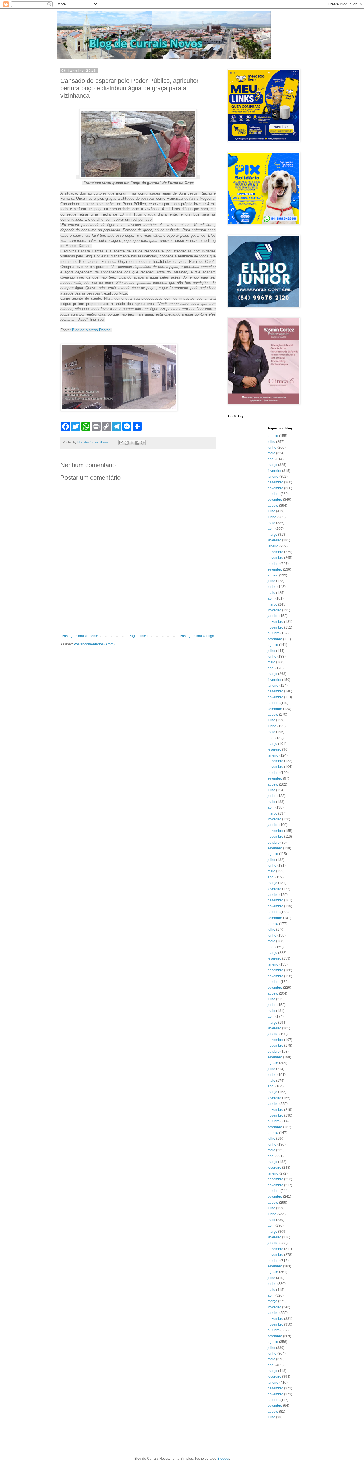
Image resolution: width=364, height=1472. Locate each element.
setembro (275, 500)
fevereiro (274, 471)
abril (271, 459)
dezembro (275, 482)
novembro (275, 488)
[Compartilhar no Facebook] (137, 442)
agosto (273, 436)
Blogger (223, 1459)
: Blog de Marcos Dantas (91, 330)
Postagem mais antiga (197, 636)
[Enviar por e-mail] (121, 442)
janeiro (273, 477)
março (272, 465)
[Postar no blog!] (126, 442)
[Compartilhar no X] (132, 442)
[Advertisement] (137, 618)
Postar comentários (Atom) (94, 644)
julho (271, 442)
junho (272, 447)
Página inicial (139, 636)
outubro (274, 494)
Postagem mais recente (80, 636)
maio (271, 453)
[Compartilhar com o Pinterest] (143, 442)
